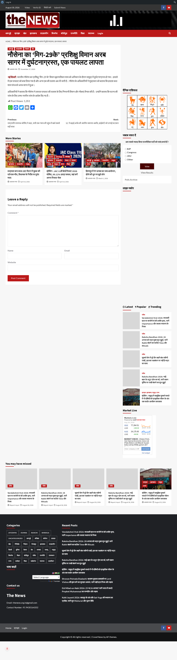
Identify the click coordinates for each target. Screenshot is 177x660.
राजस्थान (51, 555)
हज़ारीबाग (51, 561)
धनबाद (74, 160)
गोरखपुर (33, 544)
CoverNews (97, 637)
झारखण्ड (33, 33)
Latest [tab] (129, 307)
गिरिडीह (67, 157)
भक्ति (143, 315)
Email (67, 250)
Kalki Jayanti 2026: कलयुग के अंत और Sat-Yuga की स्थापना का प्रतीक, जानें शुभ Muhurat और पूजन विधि (87, 599)
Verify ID (37, 7)
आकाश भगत (13, 69)
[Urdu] (58, 573)
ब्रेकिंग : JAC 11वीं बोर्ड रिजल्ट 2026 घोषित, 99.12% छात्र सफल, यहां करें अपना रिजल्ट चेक (62, 175)
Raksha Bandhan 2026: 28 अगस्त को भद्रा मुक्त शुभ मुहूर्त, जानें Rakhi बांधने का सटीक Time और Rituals (155, 341)
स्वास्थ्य (91, 33)
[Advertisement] (147, 65)
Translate (57, 581)
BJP (129, 149)
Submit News (60, 7)
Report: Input (14, 505)
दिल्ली (27, 49)
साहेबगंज (33, 561)
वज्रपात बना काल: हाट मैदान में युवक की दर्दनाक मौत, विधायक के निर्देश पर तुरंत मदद (24, 175)
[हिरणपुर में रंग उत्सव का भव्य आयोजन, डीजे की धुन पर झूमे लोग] (102, 155)
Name (10, 250)
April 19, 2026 (25, 182)
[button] (169, 33)
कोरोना (45, 538)
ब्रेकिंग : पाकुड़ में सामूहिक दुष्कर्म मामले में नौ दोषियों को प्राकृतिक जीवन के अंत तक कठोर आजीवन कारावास (155, 398)
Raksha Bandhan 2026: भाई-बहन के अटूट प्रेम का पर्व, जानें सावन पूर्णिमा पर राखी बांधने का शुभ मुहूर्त (155, 379)
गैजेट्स (25, 544)
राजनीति (74, 33)
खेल (24, 33)
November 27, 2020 (28, 69)
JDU (129, 156)
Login (100, 33)
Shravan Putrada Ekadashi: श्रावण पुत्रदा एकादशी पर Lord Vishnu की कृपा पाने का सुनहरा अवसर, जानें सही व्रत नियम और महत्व (87, 580)
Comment (13, 212)
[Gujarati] (56, 573)
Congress (131, 152)
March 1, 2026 (103, 178)
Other (130, 159)
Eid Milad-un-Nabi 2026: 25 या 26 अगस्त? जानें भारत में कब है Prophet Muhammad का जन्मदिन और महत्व (87, 590)
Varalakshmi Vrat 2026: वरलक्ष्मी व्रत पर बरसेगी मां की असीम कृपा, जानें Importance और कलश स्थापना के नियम (155, 322)
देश (33, 49)
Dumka (24, 533)
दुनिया (17, 550)
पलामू (49, 164)
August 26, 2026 (95, 502)
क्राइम (17, 33)
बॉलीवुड (64, 33)
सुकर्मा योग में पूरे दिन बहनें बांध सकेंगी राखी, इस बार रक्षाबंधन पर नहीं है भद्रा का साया (155, 360)
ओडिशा (37, 538)
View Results (147, 172)
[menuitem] (2, 2)
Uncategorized (15, 538)
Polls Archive (131, 179)
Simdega (59, 157)
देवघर (66, 160)
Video (27, 7)
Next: (92, 121)
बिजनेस (55, 33)
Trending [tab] (155, 307)
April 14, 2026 (64, 182)
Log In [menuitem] (8, 2)
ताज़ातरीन (44, 33)
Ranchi (50, 157)
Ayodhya (12, 533)
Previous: (34, 123)
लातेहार (17, 561)
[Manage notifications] (7, 648)
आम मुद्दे (8, 33)
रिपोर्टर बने (47, 7)
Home (8, 628)
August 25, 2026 (160, 502)
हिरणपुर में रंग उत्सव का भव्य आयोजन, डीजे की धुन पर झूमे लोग (101, 173)
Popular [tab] (141, 307)
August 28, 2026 (27, 505)
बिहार (18, 555)
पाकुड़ (28, 164)
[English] (53, 573)
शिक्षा (83, 33)
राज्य (62, 164)
